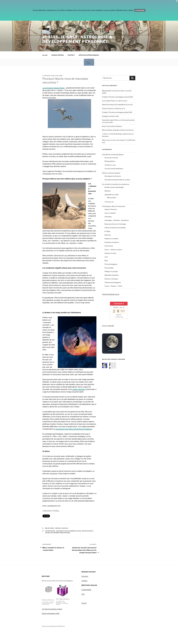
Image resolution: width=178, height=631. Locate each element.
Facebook (85, 576)
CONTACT (71, 55)
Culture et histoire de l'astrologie (115, 227)
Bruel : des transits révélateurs (112, 126)
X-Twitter (84, 581)
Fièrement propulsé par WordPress (53, 626)
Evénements (109, 246)
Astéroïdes (108, 217)
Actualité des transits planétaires (113, 154)
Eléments (108, 235)
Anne (61, 75)
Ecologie (107, 231)
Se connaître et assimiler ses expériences (115, 184)
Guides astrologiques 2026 (50, 613)
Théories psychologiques (113, 282)
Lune (106, 257)
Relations (49, 528)
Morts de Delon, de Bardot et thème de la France (118, 130)
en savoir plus (139, 10)
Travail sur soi (61, 528)
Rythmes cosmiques (111, 279)
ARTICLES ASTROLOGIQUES (89, 55)
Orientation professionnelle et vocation (117, 180)
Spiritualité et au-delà (111, 194)
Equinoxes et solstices (112, 242)
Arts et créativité (110, 213)
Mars (106, 260)
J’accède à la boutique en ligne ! (52, 609)
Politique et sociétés (111, 271)
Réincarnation (111, 197)
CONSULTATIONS (57, 55)
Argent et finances (111, 209)
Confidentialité (86, 590)
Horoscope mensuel (111, 157)
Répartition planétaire (112, 275)
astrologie (50, 531)
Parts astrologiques (111, 264)
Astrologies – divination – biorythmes (117, 220)
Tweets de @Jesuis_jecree (110, 294)
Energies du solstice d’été (110, 116)
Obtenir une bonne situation (111, 173)
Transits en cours (110, 165)
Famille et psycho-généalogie (114, 187)
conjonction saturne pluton (68, 531)
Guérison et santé (110, 253)
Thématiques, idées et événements (113, 206)
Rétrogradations (110, 161)
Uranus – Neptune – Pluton (113, 286)
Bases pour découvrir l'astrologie (115, 224)
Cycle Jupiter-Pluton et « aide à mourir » (115, 101)
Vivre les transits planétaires (114, 168)
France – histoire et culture (113, 249)
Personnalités (109, 268)
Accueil (44, 55)
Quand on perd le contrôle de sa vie (113, 108)
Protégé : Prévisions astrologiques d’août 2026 (117, 97)
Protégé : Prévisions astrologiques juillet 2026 (117, 112)
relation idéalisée (78, 389)
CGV (83, 594)
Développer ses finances (113, 176)
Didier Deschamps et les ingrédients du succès (117, 104)
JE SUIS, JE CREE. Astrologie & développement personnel (77, 39)
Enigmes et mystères (111, 238)
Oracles (84, 603)
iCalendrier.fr (119, 304)
